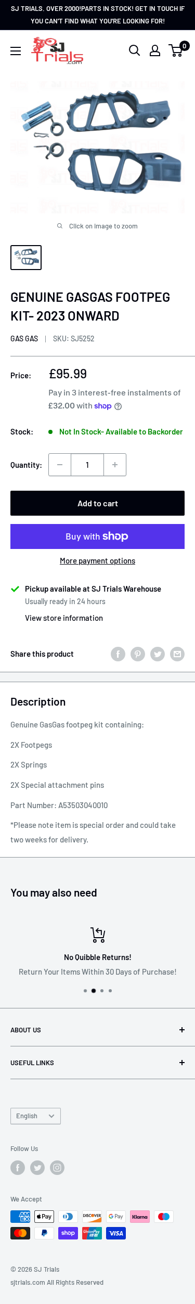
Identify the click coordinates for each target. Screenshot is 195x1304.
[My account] (155, 50)
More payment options (97, 560)
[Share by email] (177, 653)
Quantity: (26, 464)
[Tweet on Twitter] (157, 653)
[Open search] (134, 50)
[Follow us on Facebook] (17, 1167)
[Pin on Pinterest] (138, 653)
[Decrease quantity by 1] (60, 465)
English (26, 1115)
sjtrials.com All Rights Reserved (56, 1282)
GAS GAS (24, 338)
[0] (176, 50)
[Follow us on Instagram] (57, 1167)
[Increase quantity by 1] (115, 465)
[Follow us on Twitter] (37, 1167)
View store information (64, 617)
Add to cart (97, 503)
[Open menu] (15, 51)
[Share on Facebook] (118, 653)
